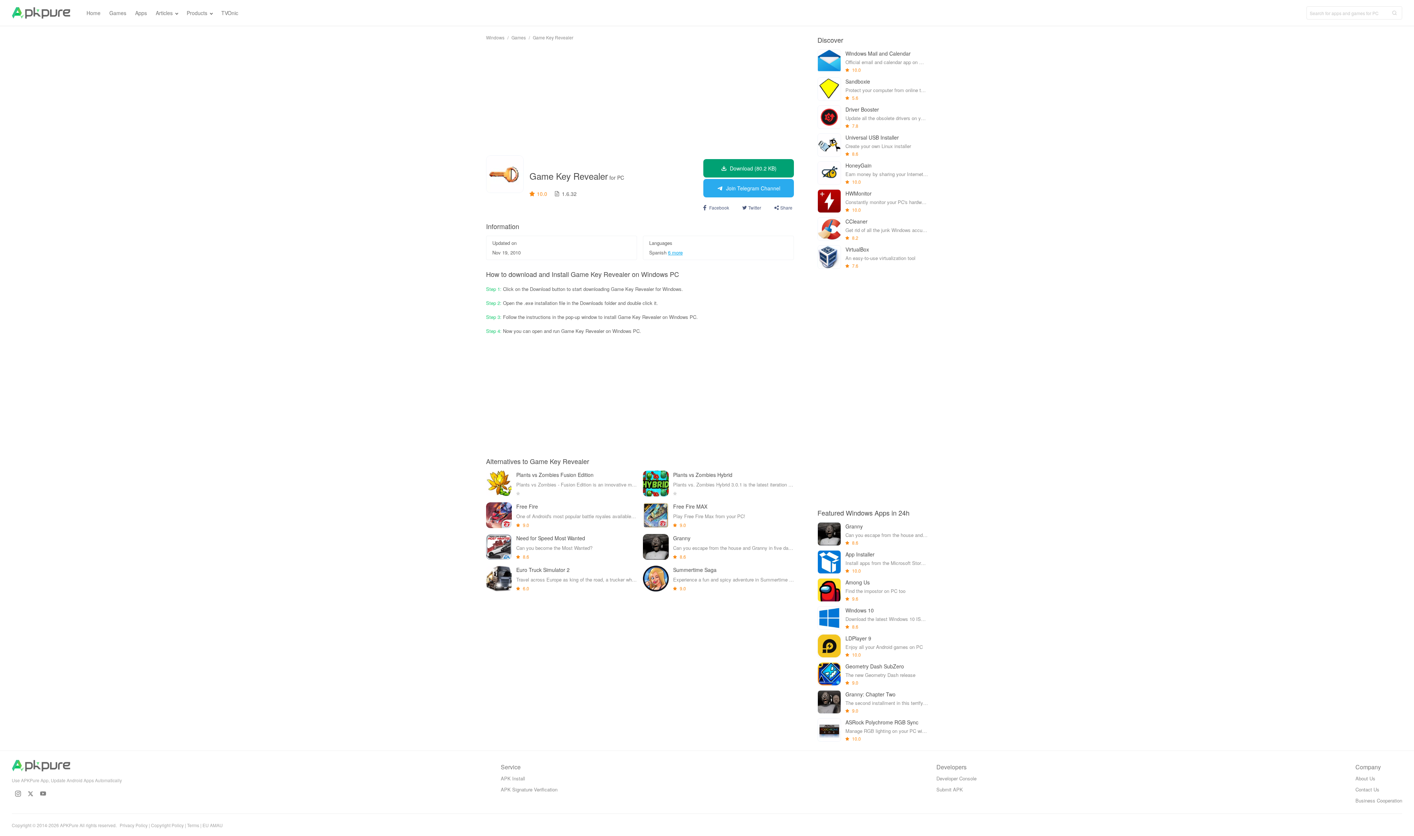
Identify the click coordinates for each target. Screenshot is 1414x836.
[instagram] (18, 793)
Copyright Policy (167, 825)
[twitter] (30, 793)
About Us (1365, 778)
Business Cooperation (1378, 800)
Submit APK (949, 789)
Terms (193, 825)
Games (518, 37)
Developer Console (956, 778)
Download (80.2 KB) (753, 168)
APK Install (513, 778)
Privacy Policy (134, 825)
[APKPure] (41, 13)
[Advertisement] (640, 98)
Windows (495, 37)
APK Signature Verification (529, 789)
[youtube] (43, 793)
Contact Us (1367, 789)
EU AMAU (213, 825)
